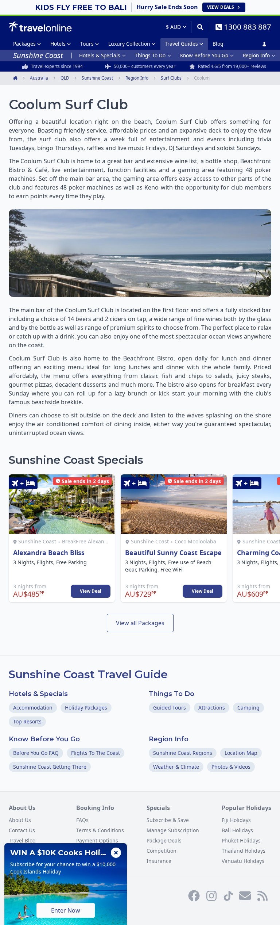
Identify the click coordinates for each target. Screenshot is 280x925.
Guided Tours (169, 707)
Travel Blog (22, 840)
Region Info (256, 55)
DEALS (220, 7)
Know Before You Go (204, 55)
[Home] (40, 27)
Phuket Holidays (241, 840)
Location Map (241, 752)
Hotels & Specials (99, 55)
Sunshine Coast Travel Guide (88, 674)
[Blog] (262, 896)
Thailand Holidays (243, 850)
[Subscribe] (245, 896)
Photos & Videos (230, 766)
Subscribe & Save (168, 820)
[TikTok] (228, 896)
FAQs (82, 820)
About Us (20, 820)
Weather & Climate (176, 766)
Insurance (159, 860)
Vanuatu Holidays (243, 860)
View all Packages (140, 623)
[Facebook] (194, 896)
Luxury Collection (129, 43)
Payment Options (97, 840)
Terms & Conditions (100, 830)
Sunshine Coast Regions (182, 752)
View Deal (90, 591)
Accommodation (32, 707)
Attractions (211, 707)
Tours (87, 43)
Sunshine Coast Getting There (49, 766)
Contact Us (22, 830)
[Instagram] (211, 896)
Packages (24, 43)
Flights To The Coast (95, 752)
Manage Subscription (173, 830)
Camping (248, 707)
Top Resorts (27, 721)
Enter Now (65, 910)
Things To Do (150, 55)
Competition (161, 850)
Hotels (58, 43)
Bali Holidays (237, 830)
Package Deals (164, 840)
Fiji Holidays (236, 820)
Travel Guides (181, 43)
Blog (218, 43)
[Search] (200, 27)
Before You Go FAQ (36, 752)
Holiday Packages (86, 707)
